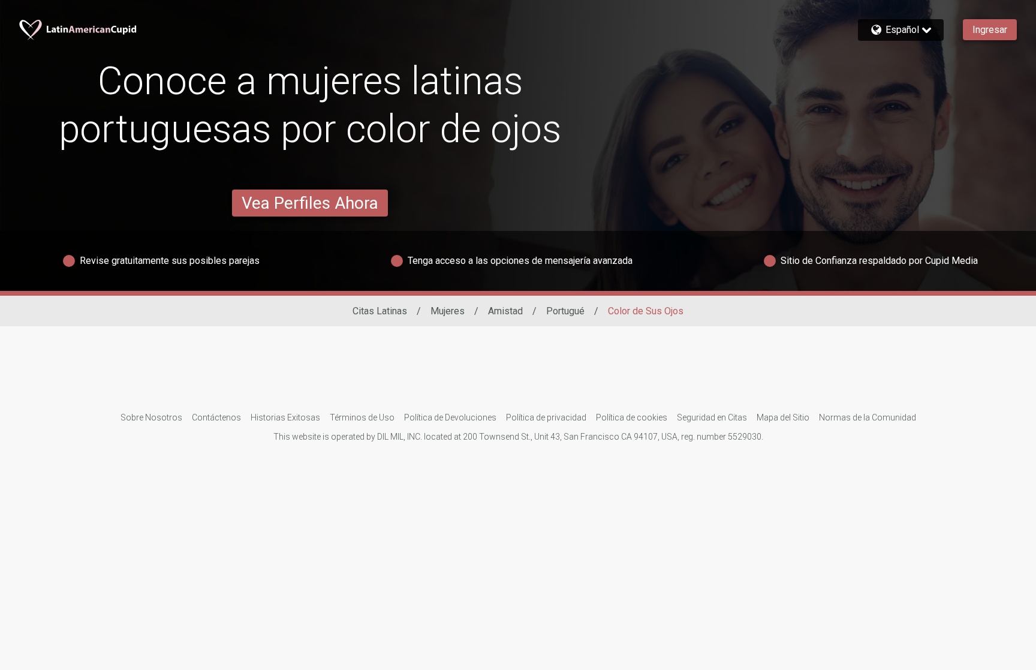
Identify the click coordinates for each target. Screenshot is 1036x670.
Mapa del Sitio (783, 417)
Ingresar (989, 29)
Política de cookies (631, 417)
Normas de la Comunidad (867, 417)
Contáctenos (216, 417)
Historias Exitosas (285, 417)
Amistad (505, 311)
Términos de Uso (362, 417)
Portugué (565, 311)
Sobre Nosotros (151, 417)
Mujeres (447, 311)
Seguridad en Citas (712, 417)
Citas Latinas (380, 311)
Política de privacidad (546, 417)
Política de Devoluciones (450, 417)
